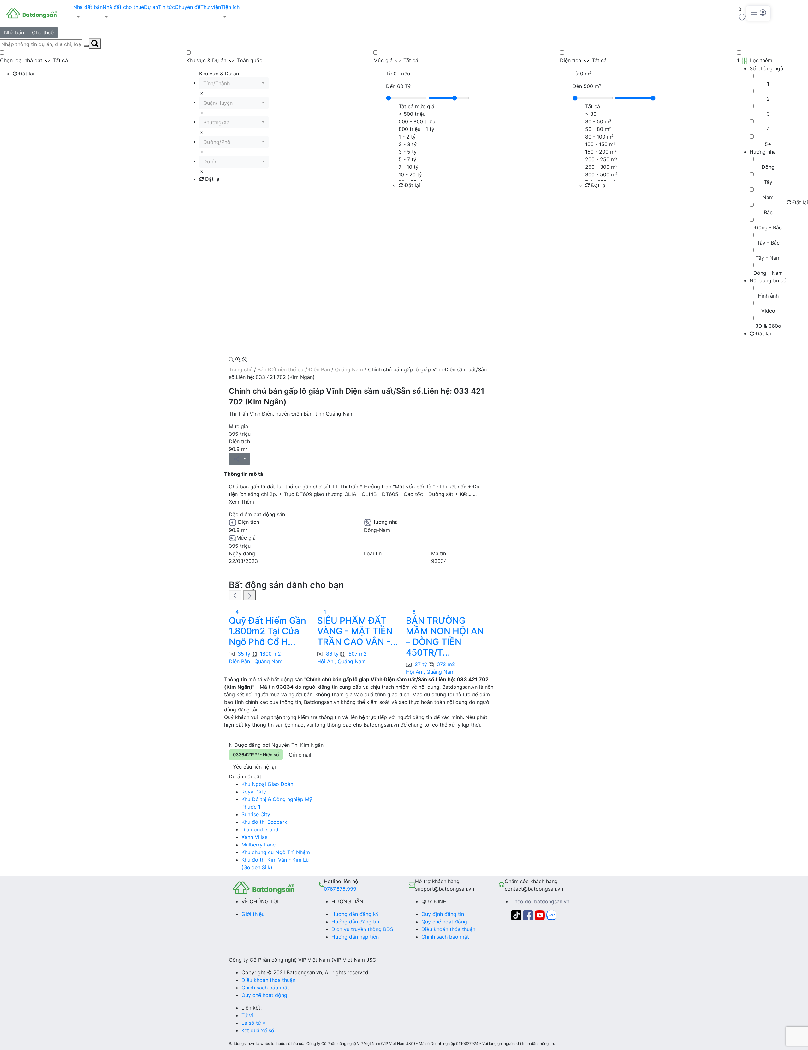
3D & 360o (768, 326)
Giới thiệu (252, 914)
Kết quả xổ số (257, 1030)
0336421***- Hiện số (256, 754)
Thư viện (210, 7)
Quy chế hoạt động (444, 921)
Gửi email (300, 755)
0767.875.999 (340, 889)
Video (768, 311)
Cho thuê (43, 32)
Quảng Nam (349, 369)
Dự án (151, 7)
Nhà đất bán (88, 7)
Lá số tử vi (254, 1023)
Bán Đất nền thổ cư (281, 369)
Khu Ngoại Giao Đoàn (267, 784)
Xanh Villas (254, 837)
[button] (88, 17)
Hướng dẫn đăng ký (355, 914)
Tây (768, 182)
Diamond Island (259, 829)
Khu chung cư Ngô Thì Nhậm (275, 852)
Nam (768, 197)
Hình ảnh (768, 295)
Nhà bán (14, 32)
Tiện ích (230, 7)
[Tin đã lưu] (742, 17)
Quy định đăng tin (442, 914)
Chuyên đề (187, 7)
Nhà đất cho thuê (123, 7)
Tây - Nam (768, 258)
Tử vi (247, 1015)
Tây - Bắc (768, 242)
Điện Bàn (319, 369)
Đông (768, 167)
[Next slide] (249, 595)
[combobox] (234, 83)
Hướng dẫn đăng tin (355, 921)
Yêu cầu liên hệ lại (254, 767)
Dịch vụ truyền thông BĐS (362, 929)
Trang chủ (240, 369)
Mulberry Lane (258, 844)
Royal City (253, 791)
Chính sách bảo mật (445, 937)
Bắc (768, 212)
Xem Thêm (241, 501)
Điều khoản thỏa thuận (448, 929)
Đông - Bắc (768, 227)
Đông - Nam (768, 273)
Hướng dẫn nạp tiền (355, 937)
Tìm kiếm (25, 86)
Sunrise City (255, 814)
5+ (768, 144)
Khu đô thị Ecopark (264, 822)
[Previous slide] (235, 595)
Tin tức (166, 7)
